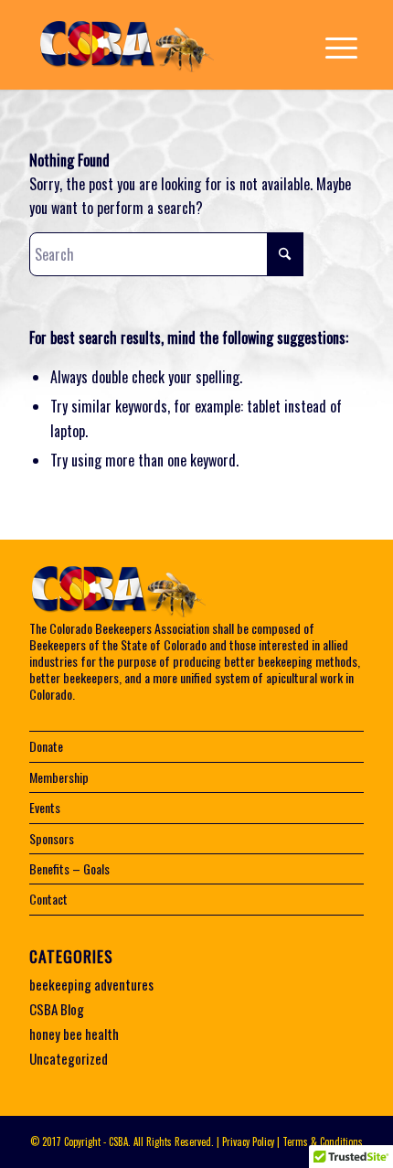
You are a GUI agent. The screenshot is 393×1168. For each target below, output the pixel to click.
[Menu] (332, 45)
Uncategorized (68, 1058)
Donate (46, 745)
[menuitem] (332, 45)
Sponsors (51, 838)
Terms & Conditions (322, 1141)
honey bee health (74, 1033)
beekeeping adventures (91, 984)
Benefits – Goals (69, 868)
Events (44, 807)
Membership (59, 777)
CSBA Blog (56, 1009)
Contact (48, 898)
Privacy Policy (248, 1141)
